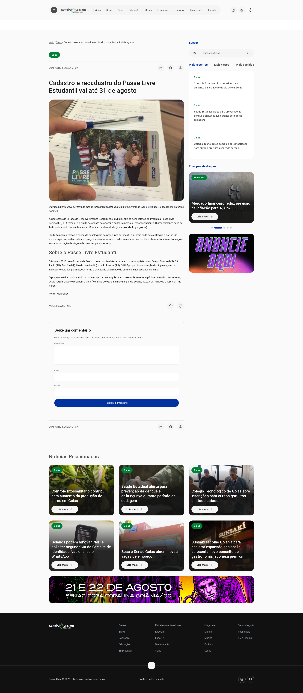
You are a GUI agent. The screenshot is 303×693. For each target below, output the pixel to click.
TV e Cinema (245, 638)
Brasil (120, 10)
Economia (162, 10)
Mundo (148, 10)
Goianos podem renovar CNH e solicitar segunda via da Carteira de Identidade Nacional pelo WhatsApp (81, 549)
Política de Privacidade (151, 679)
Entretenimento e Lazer (168, 625)
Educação (134, 10)
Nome (57, 370)
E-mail (57, 385)
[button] (212, 228)
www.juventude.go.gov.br (131, 227)
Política (97, 10)
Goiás (109, 10)
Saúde (207, 650)
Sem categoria (246, 625)
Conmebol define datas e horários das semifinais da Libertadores (241, 205)
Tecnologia (178, 10)
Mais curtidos (245, 64)
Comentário (60, 343)
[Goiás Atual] (74, 10)
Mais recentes (198, 64)
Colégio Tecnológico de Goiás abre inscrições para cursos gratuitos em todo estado (220, 146)
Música (208, 638)
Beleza (122, 625)
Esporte (212, 10)
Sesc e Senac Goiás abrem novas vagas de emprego (149, 554)
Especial (159, 631)
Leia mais (223, 216)
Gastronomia (162, 644)
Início (51, 42)
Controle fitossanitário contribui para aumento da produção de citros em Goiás (218, 85)
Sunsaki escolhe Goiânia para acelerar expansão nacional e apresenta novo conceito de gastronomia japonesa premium (217, 549)
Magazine (209, 625)
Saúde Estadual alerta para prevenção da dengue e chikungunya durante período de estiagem (218, 115)
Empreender (196, 10)
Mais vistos (221, 64)
